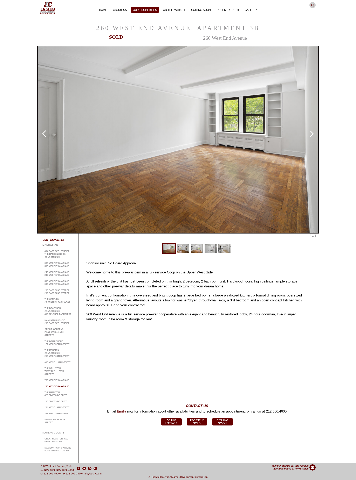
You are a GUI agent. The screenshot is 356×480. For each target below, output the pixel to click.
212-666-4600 (52, 473)
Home (103, 10)
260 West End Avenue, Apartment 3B (178, 27)
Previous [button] (44, 133)
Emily (121, 411)
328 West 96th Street (56, 413)
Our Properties (145, 10)
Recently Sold (228, 10)
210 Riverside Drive (55, 401)
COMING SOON (222, 421)
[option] (178, 139)
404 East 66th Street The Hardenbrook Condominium (56, 254)
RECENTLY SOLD (197, 421)
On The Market (174, 10)
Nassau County (53, 432)
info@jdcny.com (93, 473)
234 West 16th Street (56, 407)
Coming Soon (201, 10)
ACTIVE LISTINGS (171, 421)
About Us (120, 10)
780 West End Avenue (56, 380)
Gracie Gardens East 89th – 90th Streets (53, 332)
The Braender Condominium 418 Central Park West (57, 311)
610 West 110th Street (57, 362)
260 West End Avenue (56, 386)
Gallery (251, 10)
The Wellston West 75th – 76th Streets (54, 371)
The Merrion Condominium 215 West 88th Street (56, 353)
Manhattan (50, 245)
